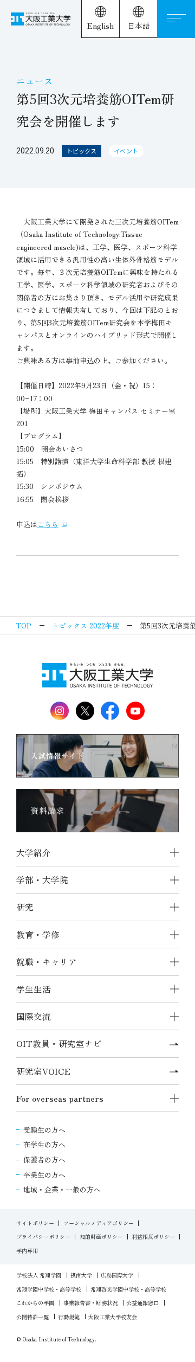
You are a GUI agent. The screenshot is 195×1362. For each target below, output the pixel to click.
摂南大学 (81, 1275)
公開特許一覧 (32, 1317)
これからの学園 (35, 1303)
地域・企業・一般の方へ (62, 1189)
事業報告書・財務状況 (90, 1303)
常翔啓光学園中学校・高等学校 (128, 1289)
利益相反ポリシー (153, 1236)
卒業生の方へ (44, 1175)
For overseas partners (59, 1098)
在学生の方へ (44, 1144)
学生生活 (33, 989)
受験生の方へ (44, 1130)
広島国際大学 (117, 1275)
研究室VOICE (43, 1071)
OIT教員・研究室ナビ (59, 1043)
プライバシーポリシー (43, 1236)
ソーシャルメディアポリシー (98, 1223)
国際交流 (33, 1016)
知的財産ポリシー (101, 1236)
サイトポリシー (35, 1223)
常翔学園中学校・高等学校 (48, 1289)
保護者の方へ (44, 1159)
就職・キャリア (46, 961)
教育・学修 (38, 934)
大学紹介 (33, 852)
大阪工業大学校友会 (112, 1317)
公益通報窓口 (142, 1303)
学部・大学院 (42, 879)
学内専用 (27, 1251)
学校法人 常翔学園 (38, 1275)
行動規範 (69, 1317)
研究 (25, 907)
